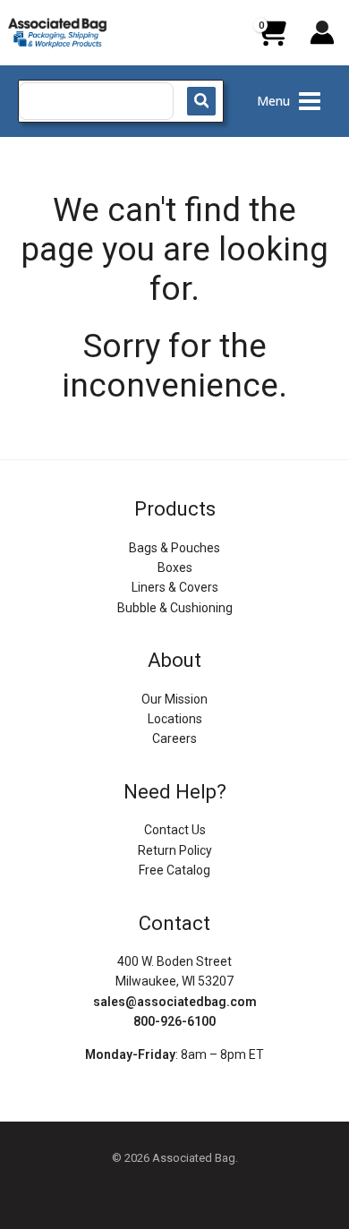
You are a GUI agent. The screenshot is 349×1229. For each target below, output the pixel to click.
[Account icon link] (322, 32)
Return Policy (175, 850)
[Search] (201, 101)
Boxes (174, 567)
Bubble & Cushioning (175, 608)
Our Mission (174, 699)
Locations (175, 719)
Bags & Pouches (174, 548)
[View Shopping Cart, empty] (271, 39)
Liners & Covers (175, 587)
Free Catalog (174, 870)
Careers (174, 738)
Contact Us (175, 830)
